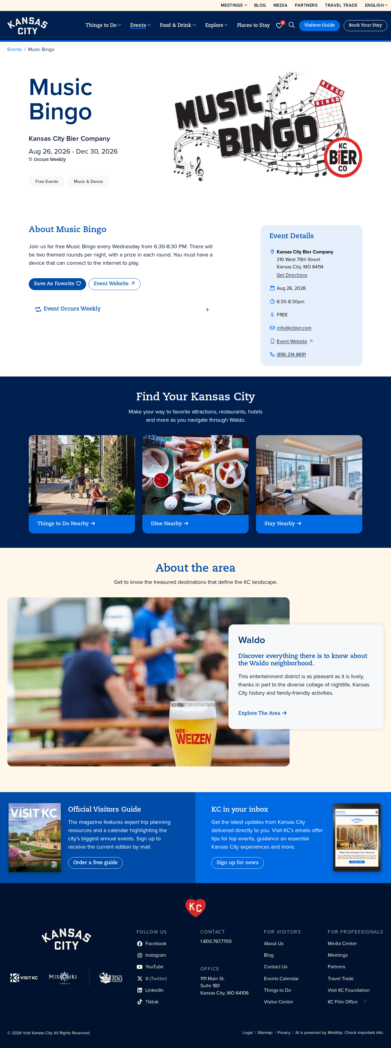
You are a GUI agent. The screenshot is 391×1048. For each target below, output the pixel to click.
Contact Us (275, 966)
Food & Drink (175, 25)
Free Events (46, 181)
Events (138, 25)
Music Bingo (41, 49)
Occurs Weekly (50, 160)
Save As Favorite (54, 284)
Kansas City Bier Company (69, 138)
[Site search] (291, 25)
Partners (306, 5)
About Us (273, 943)
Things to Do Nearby (63, 524)
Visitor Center (278, 1001)
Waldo (251, 639)
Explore (214, 25)
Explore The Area (259, 713)
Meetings (232, 5)
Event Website (111, 284)
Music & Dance (88, 181)
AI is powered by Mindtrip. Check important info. (339, 1032)
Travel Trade (341, 5)
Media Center (342, 943)
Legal (248, 1032)
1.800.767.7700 (216, 941)
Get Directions (292, 274)
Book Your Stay (365, 25)
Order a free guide (95, 863)
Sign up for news (238, 863)
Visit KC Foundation (349, 990)
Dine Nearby (166, 524)
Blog (260, 5)
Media (280, 5)
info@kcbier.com (294, 327)
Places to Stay (253, 25)
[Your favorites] (279, 25)
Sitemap (265, 1032)
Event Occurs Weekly (72, 309)
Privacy (284, 1032)
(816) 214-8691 (291, 354)
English (374, 5)
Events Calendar (281, 978)
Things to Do (101, 25)
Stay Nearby (280, 524)
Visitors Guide (319, 25)
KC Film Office (343, 1001)
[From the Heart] (195, 908)
